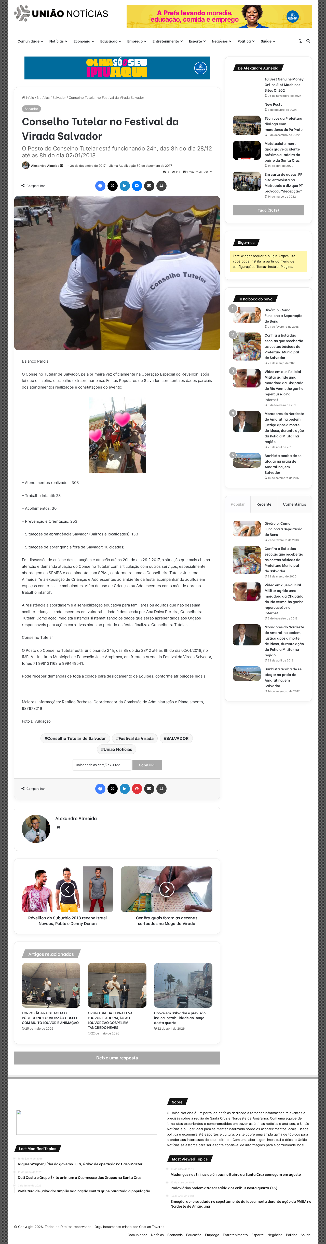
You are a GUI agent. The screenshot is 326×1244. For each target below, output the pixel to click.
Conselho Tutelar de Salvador (76, 738)
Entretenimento (166, 41)
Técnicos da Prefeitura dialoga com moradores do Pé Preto (284, 123)
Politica (244, 41)
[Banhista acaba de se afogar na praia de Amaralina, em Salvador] (247, 460)
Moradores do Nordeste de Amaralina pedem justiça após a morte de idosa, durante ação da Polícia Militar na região (284, 427)
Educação (108, 41)
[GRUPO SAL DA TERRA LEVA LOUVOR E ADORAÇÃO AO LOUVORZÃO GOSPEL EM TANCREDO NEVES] (117, 985)
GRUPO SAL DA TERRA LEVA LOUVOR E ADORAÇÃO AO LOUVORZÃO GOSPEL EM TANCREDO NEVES (110, 1020)
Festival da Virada (136, 738)
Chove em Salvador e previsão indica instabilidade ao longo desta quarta (180, 1017)
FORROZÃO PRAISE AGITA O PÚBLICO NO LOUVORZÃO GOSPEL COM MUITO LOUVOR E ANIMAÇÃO (50, 1017)
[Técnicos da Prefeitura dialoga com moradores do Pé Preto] (247, 125)
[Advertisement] (268, 744)
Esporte (195, 41)
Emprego (135, 41)
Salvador (59, 97)
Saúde (266, 41)
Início (29, 97)
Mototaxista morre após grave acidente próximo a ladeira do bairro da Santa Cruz (282, 152)
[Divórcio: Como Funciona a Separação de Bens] (247, 315)
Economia (82, 41)
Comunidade (28, 41)
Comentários (294, 504)
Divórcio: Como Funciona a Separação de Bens (283, 315)
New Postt (273, 104)
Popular (238, 504)
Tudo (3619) (268, 210)
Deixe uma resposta (117, 1057)
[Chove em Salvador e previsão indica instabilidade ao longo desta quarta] (183, 985)
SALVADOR (177, 738)
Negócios (220, 41)
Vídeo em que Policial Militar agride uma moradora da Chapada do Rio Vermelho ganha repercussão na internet (284, 385)
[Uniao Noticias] (61, 13)
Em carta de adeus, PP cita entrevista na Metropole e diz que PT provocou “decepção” (284, 182)
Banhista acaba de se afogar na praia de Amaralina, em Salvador (283, 464)
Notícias (56, 41)
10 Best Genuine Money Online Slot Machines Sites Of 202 (284, 84)
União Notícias (118, 749)
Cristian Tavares (151, 1227)
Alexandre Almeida (45, 166)
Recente (263, 504)
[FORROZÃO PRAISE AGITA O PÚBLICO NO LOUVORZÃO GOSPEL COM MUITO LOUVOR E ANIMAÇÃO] (51, 985)
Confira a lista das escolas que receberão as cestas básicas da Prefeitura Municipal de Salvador (284, 346)
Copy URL (147, 765)
